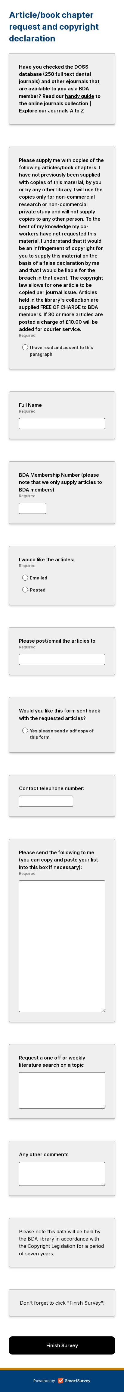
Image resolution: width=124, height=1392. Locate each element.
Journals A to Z (66, 111)
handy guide (79, 96)
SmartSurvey (81, 1381)
